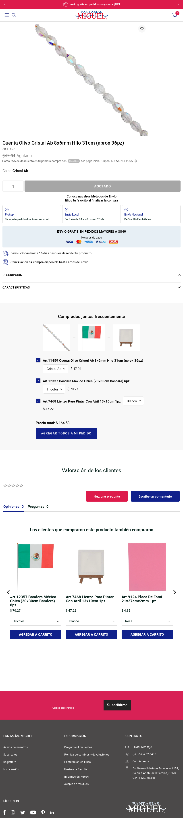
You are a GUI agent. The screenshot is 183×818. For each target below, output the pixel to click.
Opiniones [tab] (11, 506)
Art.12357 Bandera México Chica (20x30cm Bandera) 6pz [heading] (33, 601)
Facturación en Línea (77, 762)
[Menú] (7, 15)
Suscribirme (117, 705)
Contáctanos (141, 761)
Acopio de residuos (76, 784)
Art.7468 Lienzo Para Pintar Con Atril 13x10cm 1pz (82, 401)
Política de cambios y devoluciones (86, 754)
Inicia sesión (11, 769)
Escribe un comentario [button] (155, 496)
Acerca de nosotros (15, 747)
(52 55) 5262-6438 (144, 754)
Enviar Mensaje (142, 747)
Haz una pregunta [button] (107, 496)
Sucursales (10, 754)
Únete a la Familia (75, 769)
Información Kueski (76, 777)
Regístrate (9, 762)
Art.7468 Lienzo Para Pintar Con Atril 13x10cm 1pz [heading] (90, 599)
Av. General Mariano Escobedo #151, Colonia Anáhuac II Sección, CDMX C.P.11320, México (156, 773)
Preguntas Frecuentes (78, 747)
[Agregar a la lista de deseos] (142, 29)
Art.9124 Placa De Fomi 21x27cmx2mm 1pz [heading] (142, 599)
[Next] (174, 592)
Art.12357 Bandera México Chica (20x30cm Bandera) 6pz (86, 381)
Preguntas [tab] (36, 506)
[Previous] (8, 592)
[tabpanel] (91, 80)
